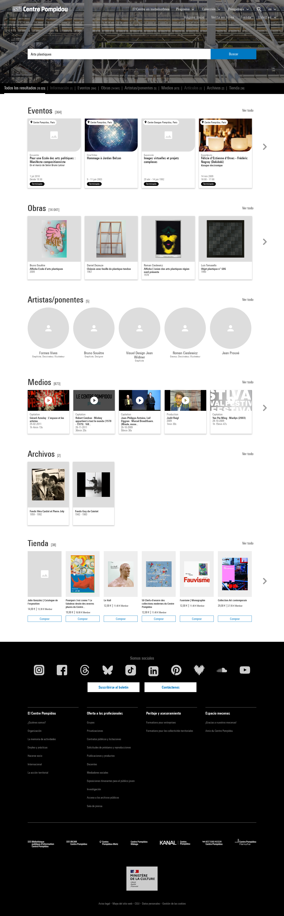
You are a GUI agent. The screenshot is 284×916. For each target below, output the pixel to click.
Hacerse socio (35, 755)
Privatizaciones (95, 730)
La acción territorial (38, 772)
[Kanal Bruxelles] (178, 846)
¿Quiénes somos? (37, 722)
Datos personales (151, 903)
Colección (209, 9)
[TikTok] (130, 671)
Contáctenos (170, 687)
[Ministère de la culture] (142, 879)
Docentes (92, 764)
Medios (170, 87)
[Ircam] (79, 846)
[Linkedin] (153, 671)
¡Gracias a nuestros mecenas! (220, 722)
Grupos (90, 722)
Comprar (44, 619)
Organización (35, 730)
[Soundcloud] (222, 671)
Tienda (248, 17)
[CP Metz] (112, 846)
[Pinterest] (176, 671)
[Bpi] (44, 846)
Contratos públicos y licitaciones (104, 739)
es (270, 9)
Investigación (94, 789)
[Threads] (84, 671)
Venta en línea (222, 17)
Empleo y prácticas (37, 747)
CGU (137, 903)
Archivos (215, 87)
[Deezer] (199, 671)
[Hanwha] (245, 846)
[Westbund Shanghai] (216, 846)
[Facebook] (62, 671)
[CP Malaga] (142, 846)
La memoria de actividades (42, 739)
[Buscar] (259, 9)
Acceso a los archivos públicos (103, 797)
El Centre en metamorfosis (153, 9)
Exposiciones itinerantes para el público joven (111, 781)
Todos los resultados (24, 87)
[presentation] (264, 147)
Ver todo (248, 110)
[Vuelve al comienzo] (274, 906)
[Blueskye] (107, 671)
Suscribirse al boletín (113, 687)
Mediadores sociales (97, 772)
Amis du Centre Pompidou (219, 730)
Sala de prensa (94, 806)
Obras (110, 87)
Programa (183, 9)
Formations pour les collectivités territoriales (169, 730)
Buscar (233, 54)
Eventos (87, 87)
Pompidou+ (236, 9)
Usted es (265, 17)
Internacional (35, 764)
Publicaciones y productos (101, 755)
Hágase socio (196, 17)
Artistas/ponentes (140, 87)
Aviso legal (105, 903)
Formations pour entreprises (161, 722)
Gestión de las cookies (174, 903)
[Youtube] (244, 671)
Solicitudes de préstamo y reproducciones (109, 747)
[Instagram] (39, 671)
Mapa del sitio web (122, 903)
